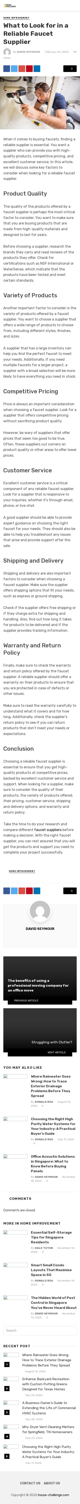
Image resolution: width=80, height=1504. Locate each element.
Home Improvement (16, 18)
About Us (52, 1483)
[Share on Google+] (21, 68)
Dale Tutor (44, 1248)
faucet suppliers (48, 830)
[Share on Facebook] (6, 68)
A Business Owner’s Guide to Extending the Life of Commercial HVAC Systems (49, 1408)
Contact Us (30, 1483)
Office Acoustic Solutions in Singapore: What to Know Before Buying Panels (53, 1163)
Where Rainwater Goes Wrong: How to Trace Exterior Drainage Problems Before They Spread (51, 1086)
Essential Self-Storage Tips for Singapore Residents (51, 1237)
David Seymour (28, 51)
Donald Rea (44, 1101)
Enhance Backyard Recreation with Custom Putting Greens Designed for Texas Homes (45, 1384)
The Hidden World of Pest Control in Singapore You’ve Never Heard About (54, 1303)
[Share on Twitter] (14, 68)
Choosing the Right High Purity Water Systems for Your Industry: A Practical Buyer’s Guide (53, 1126)
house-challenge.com (53, 1495)
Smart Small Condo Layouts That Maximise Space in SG (51, 1270)
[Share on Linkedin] (37, 68)
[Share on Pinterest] (29, 68)
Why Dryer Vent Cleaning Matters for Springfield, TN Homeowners (48, 1429)
